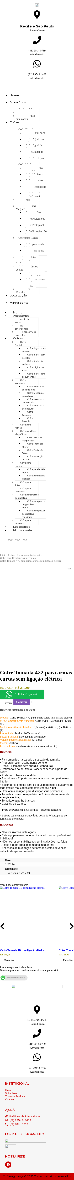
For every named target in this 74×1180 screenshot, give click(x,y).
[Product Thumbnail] (69, 568)
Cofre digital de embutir (32, 147)
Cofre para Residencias (29, 555)
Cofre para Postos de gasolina (27, 268)
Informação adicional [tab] (23, 709)
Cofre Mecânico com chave (33, 176)
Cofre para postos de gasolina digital (34, 275)
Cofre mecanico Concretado (33, 182)
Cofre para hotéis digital (33, 246)
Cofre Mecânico (20, 381)
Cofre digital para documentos (33, 160)
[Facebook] (8, 1164)
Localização (18, 295)
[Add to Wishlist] (31, 702)
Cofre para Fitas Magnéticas (26, 208)
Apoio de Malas (22, 321)
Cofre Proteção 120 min (35, 233)
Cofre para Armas (23, 201)
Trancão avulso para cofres (25, 117)
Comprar (21, 701)
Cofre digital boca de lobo (34, 134)
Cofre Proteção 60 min (34, 220)
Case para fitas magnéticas (32, 214)
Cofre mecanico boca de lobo (33, 169)
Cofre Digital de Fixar (33, 153)
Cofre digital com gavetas (33, 141)
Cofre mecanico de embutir (34, 188)
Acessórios (18, 102)
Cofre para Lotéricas (23, 262)
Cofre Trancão (33, 196)
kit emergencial (21, 327)
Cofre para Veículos (23, 291)
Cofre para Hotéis (28, 237)
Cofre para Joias (23, 484)
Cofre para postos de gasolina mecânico (34, 282)
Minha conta (19, 302)
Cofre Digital (20, 343)
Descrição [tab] (5, 709)
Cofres (14, 122)
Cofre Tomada (27, 413)
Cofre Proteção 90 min (34, 227)
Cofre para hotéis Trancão (33, 252)
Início (3, 555)
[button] (7, 960)
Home (14, 95)
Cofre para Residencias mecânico (18, 558)
